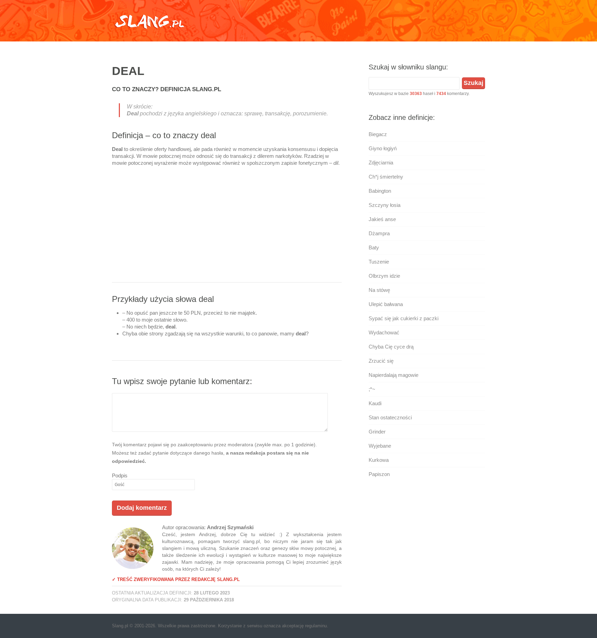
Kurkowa (379, 460)
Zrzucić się (381, 361)
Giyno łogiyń (383, 148)
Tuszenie (379, 262)
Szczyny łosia (384, 205)
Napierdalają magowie (393, 375)
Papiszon (379, 474)
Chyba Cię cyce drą (391, 347)
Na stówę (379, 290)
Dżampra (379, 233)
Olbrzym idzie (384, 276)
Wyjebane (380, 446)
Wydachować (384, 332)
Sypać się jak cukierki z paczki (403, 318)
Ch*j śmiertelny (386, 177)
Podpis (119, 475)
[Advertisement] (227, 227)
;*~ (372, 389)
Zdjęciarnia (381, 162)
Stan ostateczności (390, 417)
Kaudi (375, 403)
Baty (374, 247)
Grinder (377, 432)
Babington (380, 191)
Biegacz (378, 134)
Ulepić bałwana (386, 304)
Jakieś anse (382, 219)
